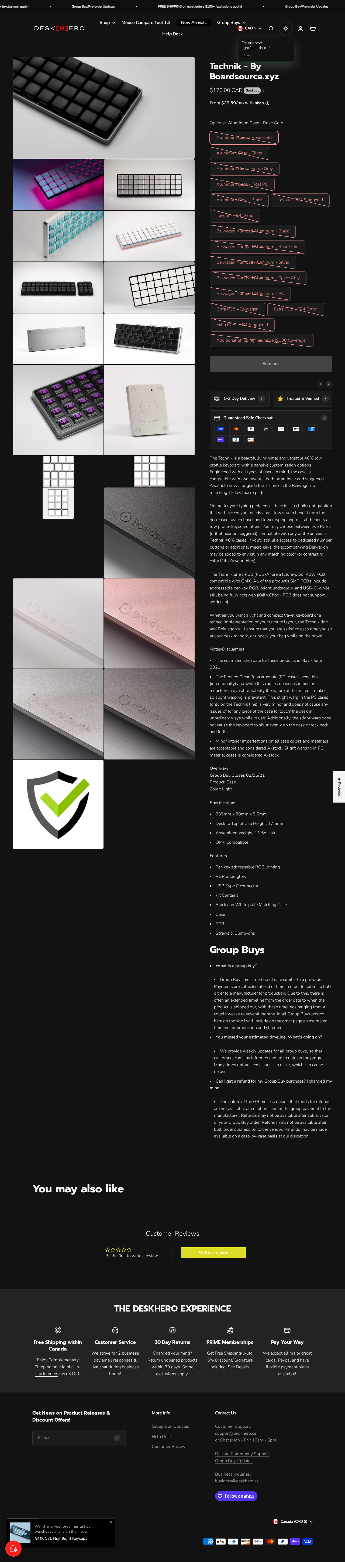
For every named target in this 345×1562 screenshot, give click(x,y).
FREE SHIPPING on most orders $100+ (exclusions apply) (153, 6)
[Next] (329, 384)
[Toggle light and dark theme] (285, 28)
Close (246, 55)
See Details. (239, 1367)
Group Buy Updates (170, 1426)
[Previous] (320, 384)
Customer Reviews (170, 1447)
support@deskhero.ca (235, 1433)
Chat (224, 1440)
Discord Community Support (242, 1454)
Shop (105, 23)
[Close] (111, 1521)
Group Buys (228, 23)
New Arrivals (194, 23)
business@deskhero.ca (236, 1481)
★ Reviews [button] (339, 787)
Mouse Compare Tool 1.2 (146, 23)
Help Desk (172, 34)
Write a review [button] (213, 1253)
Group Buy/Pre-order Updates (46, 6)
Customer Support (232, 1426)
